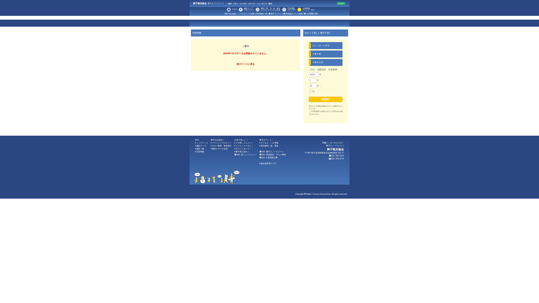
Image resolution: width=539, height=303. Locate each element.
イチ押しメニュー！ (244, 143)
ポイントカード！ (243, 149)
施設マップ (249, 9)
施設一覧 (270, 9)
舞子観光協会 (200, 3)
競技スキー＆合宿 (220, 149)
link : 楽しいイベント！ (247, 154)
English (341, 3)
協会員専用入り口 (268, 163)
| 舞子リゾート (275, 14)
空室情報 (291, 9)
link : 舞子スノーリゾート (273, 152)
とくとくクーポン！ (244, 146)
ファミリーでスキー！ (222, 143)
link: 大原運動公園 (270, 157)
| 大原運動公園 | (310, 14)
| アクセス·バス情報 (247, 14)
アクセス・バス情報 (269, 143)
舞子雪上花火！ (242, 152)
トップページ (202, 143)
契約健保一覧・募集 (269, 146)
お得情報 (308, 9)
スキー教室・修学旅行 (222, 146)
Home (234, 9)
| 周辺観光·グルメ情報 (292, 14)
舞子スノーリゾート (216, 3)
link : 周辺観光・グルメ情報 (274, 154)
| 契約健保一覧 (261, 14)
